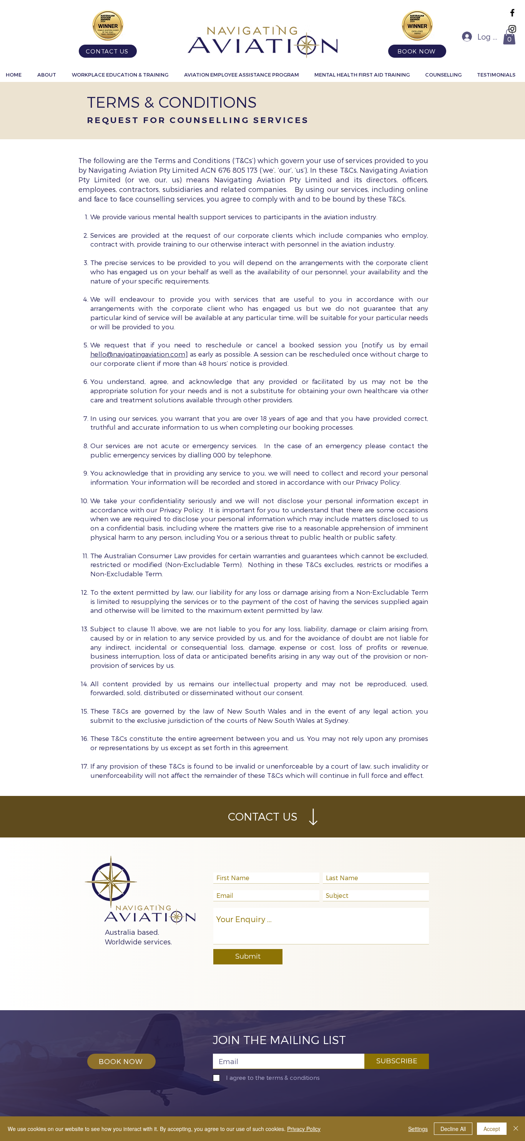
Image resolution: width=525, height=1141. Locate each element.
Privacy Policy (304, 1129)
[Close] (515, 1129)
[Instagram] (512, 29)
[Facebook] (512, 13)
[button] (509, 37)
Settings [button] (418, 1129)
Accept (491, 1129)
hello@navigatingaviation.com (137, 354)
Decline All (453, 1129)
